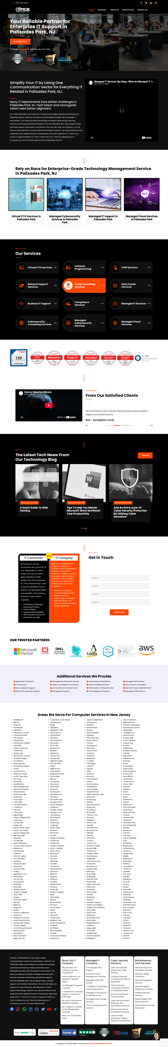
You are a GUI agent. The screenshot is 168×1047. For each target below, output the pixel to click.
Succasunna (92, 745)
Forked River (55, 735)
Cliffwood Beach (21, 748)
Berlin (52, 894)
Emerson (53, 905)
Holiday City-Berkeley (96, 907)
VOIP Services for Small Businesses (145, 1006)
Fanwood (54, 915)
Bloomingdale (56, 930)
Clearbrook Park (20, 735)
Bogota (90, 730)
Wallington (91, 876)
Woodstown (19, 882)
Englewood (127, 858)
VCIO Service (21, 684)
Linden (126, 887)
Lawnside (17, 745)
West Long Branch (57, 923)
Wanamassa (55, 722)
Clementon (55, 756)
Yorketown (54, 840)
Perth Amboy (128, 897)
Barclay (17, 902)
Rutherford (127, 799)
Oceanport (55, 781)
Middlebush (18, 720)
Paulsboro (54, 807)
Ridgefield (91, 858)
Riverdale (17, 884)
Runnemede (92, 727)
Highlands (54, 727)
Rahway (126, 863)
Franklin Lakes (92, 853)
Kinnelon (90, 817)
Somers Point (92, 827)
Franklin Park (128, 738)
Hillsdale (90, 833)
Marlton (90, 802)
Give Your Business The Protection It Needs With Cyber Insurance (129, 510)
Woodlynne (18, 761)
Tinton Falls (128, 784)
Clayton (90, 766)
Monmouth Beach (21, 789)
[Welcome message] (156, 1035)
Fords (125, 763)
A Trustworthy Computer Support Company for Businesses (72, 994)
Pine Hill (90, 835)
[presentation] (87, 425)
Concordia (18, 812)
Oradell (53, 933)
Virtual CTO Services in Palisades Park (26, 218)
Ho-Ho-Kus (18, 879)
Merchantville (19, 835)
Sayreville (127, 889)
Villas (89, 771)
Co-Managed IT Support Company (72, 986)
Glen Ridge (54, 897)
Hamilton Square (94, 902)
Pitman (90, 768)
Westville (17, 887)
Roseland (54, 797)
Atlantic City (128, 930)
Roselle (126, 827)
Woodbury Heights (21, 766)
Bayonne (127, 910)
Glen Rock (91, 887)
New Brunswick (129, 905)
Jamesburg (55, 815)
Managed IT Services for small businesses (96, 994)
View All (145, 455)
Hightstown (55, 768)
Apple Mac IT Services (25, 681)
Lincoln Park (91, 822)
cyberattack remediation (99, 681)
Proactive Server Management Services (95, 975)
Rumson (53, 858)
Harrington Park (56, 730)
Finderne (53, 820)
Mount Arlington (57, 804)
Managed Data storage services (96, 1000)
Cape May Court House (60, 720)
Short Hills (91, 930)
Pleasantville (128, 817)
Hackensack (128, 892)
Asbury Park (128, 768)
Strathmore (55, 918)
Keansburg (91, 799)
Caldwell (53, 925)
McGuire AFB (55, 763)
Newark (126, 935)
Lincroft (53, 835)
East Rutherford (93, 804)
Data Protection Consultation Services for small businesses (120, 988)
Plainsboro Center (21, 732)
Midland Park (55, 884)
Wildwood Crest (20, 774)
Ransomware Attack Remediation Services (120, 1010)
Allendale (54, 861)
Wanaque (91, 889)
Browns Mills (92, 848)
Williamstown (128, 758)
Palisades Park (129, 822)
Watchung (54, 822)
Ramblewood (55, 794)
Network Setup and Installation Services (143, 968)
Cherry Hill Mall (129, 740)
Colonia (126, 794)
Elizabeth (127, 925)
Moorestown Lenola (131, 727)
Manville (90, 825)
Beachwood (92, 866)
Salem (53, 766)
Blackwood (54, 748)
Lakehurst (18, 730)
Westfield (127, 861)
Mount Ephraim (20, 935)
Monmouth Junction (22, 756)
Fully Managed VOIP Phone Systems (143, 1000)
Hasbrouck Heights (95, 905)
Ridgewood (128, 846)
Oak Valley (18, 802)
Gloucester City (93, 861)
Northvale (54, 745)
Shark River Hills (20, 794)
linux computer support (25, 688)
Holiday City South (21, 918)
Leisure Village (19, 925)
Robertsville (92, 892)
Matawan (91, 756)
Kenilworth (54, 938)
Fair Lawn (127, 874)
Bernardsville (55, 902)
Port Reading (19, 858)
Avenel (126, 802)
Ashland (90, 735)
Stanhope (18, 797)
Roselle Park (92, 933)
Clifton (126, 920)
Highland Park (129, 722)
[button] (107, 425)
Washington (128, 766)
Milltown (53, 874)
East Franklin (55, 907)
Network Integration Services (143, 981)
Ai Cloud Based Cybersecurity (64, 688)
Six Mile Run (18, 750)
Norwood (54, 789)
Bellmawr (90, 871)
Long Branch (128, 866)
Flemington (18, 933)
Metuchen (127, 756)
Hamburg (17, 781)
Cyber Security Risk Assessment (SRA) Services (119, 970)
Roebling (17, 861)
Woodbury (91, 810)
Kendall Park (92, 786)
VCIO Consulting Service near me (96, 1006)
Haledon (90, 725)
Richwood (18, 866)
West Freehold (129, 720)
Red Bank (91, 897)
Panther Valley (20, 856)
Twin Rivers (54, 866)
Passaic (126, 915)
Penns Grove (55, 732)
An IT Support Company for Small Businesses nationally (72, 1009)
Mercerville (91, 920)
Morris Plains (55, 827)
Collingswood (129, 732)
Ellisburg (17, 905)
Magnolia (17, 907)
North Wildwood (20, 843)
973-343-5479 (22, 3)
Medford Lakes (20, 863)
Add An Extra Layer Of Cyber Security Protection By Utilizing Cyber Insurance (83, 512)
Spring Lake (18, 753)
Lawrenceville (19, 869)
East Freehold (56, 740)
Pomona (53, 887)
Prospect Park (56, 802)
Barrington (54, 853)
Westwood (91, 851)
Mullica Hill (18, 825)
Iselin (125, 797)
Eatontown (91, 912)
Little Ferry (91, 838)
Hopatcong (128, 743)
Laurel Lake (18, 799)
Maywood (91, 797)
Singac (16, 897)
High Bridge (18, 815)
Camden (127, 918)
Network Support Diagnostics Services (144, 987)
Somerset (127, 843)
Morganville (55, 758)
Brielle (52, 725)
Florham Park (92, 879)
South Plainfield (129, 838)
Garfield (126, 871)
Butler (52, 910)
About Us (115, 10)
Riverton (17, 725)
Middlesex (91, 938)
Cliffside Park (128, 848)
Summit (126, 833)
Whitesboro (19, 740)
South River (128, 774)
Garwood (17, 915)
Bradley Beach (20, 889)
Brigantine (91, 758)
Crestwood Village (58, 935)
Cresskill (90, 761)
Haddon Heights (57, 892)
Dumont (126, 786)
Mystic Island (92, 740)
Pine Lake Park (93, 738)
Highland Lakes (56, 761)
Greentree (91, 863)
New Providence (93, 935)
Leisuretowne (19, 792)
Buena (16, 910)
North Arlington (129, 771)
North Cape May (20, 776)
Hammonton (128, 735)
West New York (129, 902)
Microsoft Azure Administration (138, 688)
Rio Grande (18, 738)
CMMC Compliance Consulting (65, 684)
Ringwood (91, 915)
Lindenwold (128, 779)
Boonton (90, 776)
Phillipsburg (128, 748)
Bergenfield (128, 853)
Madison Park (55, 920)
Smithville (54, 889)
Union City (127, 912)
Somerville (91, 910)
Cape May (18, 820)
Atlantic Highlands (21, 912)
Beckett (53, 750)
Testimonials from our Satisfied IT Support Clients (71, 979)
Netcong (17, 779)
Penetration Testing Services (101, 688)
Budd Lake (91, 807)
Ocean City (91, 843)
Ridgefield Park (93, 923)
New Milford (128, 776)
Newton (90, 899)
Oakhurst (17, 853)
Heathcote (55, 843)
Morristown (127, 810)
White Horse (92, 750)
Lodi (125, 840)
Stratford (54, 871)
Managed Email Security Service (65, 681)
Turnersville (18, 840)
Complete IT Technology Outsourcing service (96, 987)
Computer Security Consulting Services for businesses (120, 979)
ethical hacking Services (99, 684)
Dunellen (53, 882)
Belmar (53, 779)
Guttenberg (92, 856)
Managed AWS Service (134, 681)
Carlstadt (54, 825)
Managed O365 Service (135, 691)
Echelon (90, 894)
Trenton (126, 938)
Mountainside (56, 869)
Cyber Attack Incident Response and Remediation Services (120, 1003)
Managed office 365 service (95, 981)
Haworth (17, 810)
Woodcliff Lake (56, 799)
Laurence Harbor (57, 846)
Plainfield (127, 894)
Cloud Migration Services (99, 691)
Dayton (53, 899)
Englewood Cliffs (57, 774)
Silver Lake (18, 894)
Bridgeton (127, 879)
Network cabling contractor (142, 975)
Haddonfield (92, 869)
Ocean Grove (19, 771)
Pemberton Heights (22, 743)
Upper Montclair (93, 884)
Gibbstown (18, 848)
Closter (90, 743)
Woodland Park (93, 918)
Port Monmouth (20, 804)
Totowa (90, 840)
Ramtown (54, 833)
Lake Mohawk (92, 779)
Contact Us (142, 10)
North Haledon (93, 732)
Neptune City (19, 938)
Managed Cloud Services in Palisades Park (142, 218)
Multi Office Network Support (28, 691)
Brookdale (91, 812)
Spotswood (92, 722)
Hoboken (127, 899)
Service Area (128, 10)
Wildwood (54, 753)
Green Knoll (55, 851)
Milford (16, 722)
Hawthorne (128, 804)
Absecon (90, 774)
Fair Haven (54, 784)
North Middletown (21, 786)
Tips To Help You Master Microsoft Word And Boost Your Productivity (37, 510)
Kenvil (16, 768)
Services (102, 10)
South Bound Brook (22, 920)
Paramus (127, 851)
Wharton (54, 830)
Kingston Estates (57, 838)
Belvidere (17, 838)
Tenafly (126, 753)
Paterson (127, 928)
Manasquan (55, 792)
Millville (126, 856)
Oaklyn (16, 871)
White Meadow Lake (95, 794)
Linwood (53, 856)
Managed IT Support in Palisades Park (103, 218)
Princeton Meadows (131, 725)
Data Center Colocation (135, 684)
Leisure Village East (22, 833)
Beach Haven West (22, 827)
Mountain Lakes (20, 899)
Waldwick (91, 820)
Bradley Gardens (130, 750)
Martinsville (91, 882)
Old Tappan (55, 817)
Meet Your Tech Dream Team (71, 1016)
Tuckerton (18, 807)
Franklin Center (56, 810)
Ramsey (126, 761)
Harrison (126, 815)
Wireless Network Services (142, 994)
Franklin (126, 876)
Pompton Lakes (93, 846)
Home (91, 10)
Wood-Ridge (92, 789)
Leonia (89, 781)
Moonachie (18, 727)
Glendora (54, 738)
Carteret (127, 835)
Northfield (54, 928)
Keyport (53, 876)
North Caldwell (56, 848)
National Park (19, 763)
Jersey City (128, 933)
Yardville (53, 863)
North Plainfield (129, 825)
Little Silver (54, 786)
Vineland (127, 923)
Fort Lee (126, 882)
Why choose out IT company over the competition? (70, 970)
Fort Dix (53, 912)
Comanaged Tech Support (94, 968)
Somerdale (55, 776)
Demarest (54, 743)
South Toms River (21, 830)
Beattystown (19, 930)
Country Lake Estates (23, 846)
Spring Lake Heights (22, 923)
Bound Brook (92, 830)
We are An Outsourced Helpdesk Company (71, 1001)
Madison (126, 789)
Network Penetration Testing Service (119, 995)
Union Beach (55, 771)
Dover (125, 792)
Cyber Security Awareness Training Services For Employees (121, 1018)
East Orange (128, 907)
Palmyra (53, 879)
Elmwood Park (129, 812)
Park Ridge (91, 763)
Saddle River (19, 784)
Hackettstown (93, 792)
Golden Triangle (20, 892)
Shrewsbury (18, 876)
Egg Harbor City (20, 874)
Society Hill (18, 822)
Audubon (90, 753)
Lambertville (19, 851)
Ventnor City (92, 815)
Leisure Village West (22, 817)
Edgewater (91, 928)
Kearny (126, 884)
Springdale (127, 730)
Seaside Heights (20, 758)
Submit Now (119, 612)
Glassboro (127, 820)
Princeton (127, 869)
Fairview (126, 745)
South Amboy (92, 784)
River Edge (91, 874)
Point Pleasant (129, 807)
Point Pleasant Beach (23, 928)
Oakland (90, 925)
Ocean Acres (128, 781)
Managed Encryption (61, 691)
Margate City (55, 812)
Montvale (91, 748)
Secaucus (127, 830)
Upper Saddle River (95, 720)
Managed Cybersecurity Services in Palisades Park (64, 219)
